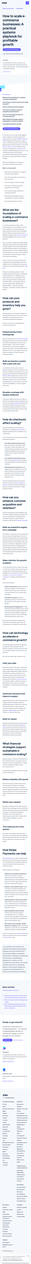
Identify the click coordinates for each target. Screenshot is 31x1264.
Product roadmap (22, 1207)
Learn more (6, 71)
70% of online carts (9, 146)
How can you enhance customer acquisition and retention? (12, 110)
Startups (19, 1106)
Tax (4, 1160)
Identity (5, 1133)
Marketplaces (21, 1124)
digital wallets (16, 460)
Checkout (5, 1115)
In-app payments (22, 1122)
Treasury (5, 1165)
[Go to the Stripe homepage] (4, 1095)
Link (4, 1140)
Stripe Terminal (21, 679)
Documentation (21, 1187)
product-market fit (22, 235)
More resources (8, 8)
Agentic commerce (22, 1109)
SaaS (18, 1133)
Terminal (5, 1162)
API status (20, 1192)
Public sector (20, 1160)
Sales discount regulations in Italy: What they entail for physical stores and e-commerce (15, 1006)
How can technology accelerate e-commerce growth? (13, 115)
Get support (6, 1242)
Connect (5, 1120)
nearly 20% (20, 429)
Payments (19, 8)
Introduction (6, 94)
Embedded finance (22, 1115)
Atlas (4, 1106)
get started (7, 937)
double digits (12, 710)
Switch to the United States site (12, 1260)
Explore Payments (8, 1061)
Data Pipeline (6, 1124)
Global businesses (22, 1120)
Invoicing (5, 1135)
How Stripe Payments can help (12, 124)
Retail (18, 1162)
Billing (4, 1111)
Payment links (7, 1145)
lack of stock (22, 148)
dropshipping (17, 403)
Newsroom (20, 1212)
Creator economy (22, 1138)
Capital (5, 1113)
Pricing (4, 1104)
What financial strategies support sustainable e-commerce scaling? (13, 120)
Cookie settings (7, 1233)
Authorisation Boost (8, 1109)
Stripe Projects (21, 1198)
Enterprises (20, 1104)
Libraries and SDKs (22, 1196)
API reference (21, 1189)
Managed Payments (8, 1142)
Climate (5, 1118)
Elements (5, 1127)
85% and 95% (7, 376)
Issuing (5, 1138)
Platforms (20, 1131)
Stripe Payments (8, 858)
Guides (5, 1207)
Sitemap (5, 1231)
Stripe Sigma (6, 1158)
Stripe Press (20, 1214)
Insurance (19, 1147)
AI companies (21, 1135)
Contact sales (18, 1040)
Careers (19, 1209)
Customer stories (8, 1209)
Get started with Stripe (11, 49)
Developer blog (21, 1201)
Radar (4, 1151)
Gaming (19, 1140)
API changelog (21, 1194)
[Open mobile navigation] (27, 3)
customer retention (22, 520)
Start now (7, 1040)
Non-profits (20, 1153)
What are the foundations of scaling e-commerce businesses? (14, 98)
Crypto (5, 1122)
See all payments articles (10, 990)
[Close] (28, 1256)
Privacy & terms (7, 1220)
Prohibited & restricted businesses (6, 1225)
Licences (5, 1229)
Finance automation (22, 1118)
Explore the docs (8, 1081)
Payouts (5, 1149)
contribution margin (22, 339)
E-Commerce (20, 1113)
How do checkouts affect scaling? (13, 107)
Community (6, 1214)
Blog (4, 1212)
